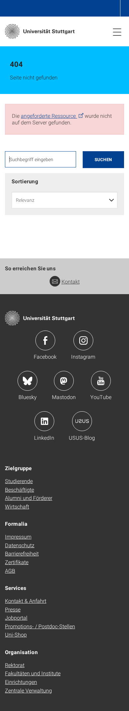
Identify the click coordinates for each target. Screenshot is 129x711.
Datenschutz (19, 545)
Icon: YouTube (101, 381)
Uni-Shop (16, 634)
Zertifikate (16, 561)
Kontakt (71, 281)
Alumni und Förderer (28, 497)
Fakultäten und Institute (33, 673)
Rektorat (14, 664)
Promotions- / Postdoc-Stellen (40, 626)
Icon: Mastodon (64, 381)
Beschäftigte (19, 489)
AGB (10, 570)
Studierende (19, 480)
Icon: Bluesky (27, 381)
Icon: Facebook (45, 340)
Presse (13, 609)
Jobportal (16, 617)
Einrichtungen (21, 681)
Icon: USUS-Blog (82, 421)
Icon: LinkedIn (44, 421)
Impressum (18, 536)
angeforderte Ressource (49, 115)
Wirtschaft (17, 506)
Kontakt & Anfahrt (25, 600)
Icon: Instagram (83, 340)
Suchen (103, 159)
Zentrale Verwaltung (28, 690)
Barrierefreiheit (22, 553)
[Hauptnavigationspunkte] (117, 32)
